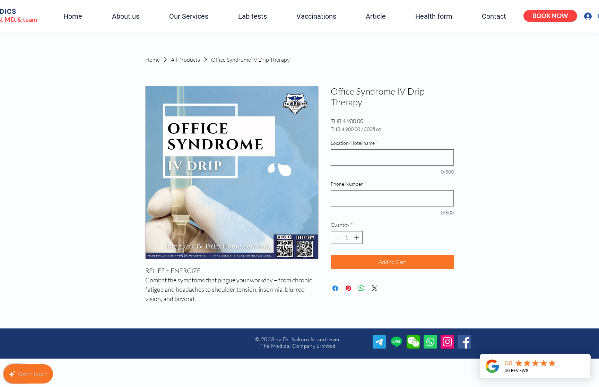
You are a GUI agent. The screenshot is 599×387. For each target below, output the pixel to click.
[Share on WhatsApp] (361, 288)
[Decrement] (336, 237)
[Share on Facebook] (335, 288)
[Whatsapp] (430, 342)
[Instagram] (447, 342)
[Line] (396, 342)
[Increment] (357, 237)
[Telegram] (379, 342)
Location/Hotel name (354, 143)
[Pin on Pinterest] (348, 288)
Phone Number (348, 184)
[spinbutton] (346, 237)
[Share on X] (375, 288)
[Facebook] (464, 342)
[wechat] (413, 342)
